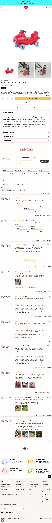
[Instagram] (7, 515)
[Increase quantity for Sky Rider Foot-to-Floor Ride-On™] (12, 97)
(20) (11, 84)
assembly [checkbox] (9, 189)
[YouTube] (12, 515)
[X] (2, 515)
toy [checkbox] (13, 189)
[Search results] (45, 7)
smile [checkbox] (20, 189)
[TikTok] (10, 515)
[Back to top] (48, 479)
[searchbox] (6, 179)
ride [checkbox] (24, 189)
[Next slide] (50, 36)
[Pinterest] (15, 515)
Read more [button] (17, 384)
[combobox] (18, 179)
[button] (25, 111)
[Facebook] (4, 515)
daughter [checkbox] (3, 189)
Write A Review (44, 160)
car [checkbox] (16, 189)
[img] (2, 84)
